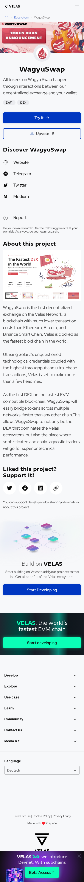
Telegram (22, 173)
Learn (9, 708)
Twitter (19, 185)
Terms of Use (22, 816)
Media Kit (11, 741)
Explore (10, 686)
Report (19, 217)
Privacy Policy (62, 816)
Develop (11, 675)
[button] (74, 271)
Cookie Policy (42, 816)
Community (13, 719)
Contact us (13, 730)
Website (21, 162)
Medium (21, 196)
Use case (11, 697)
